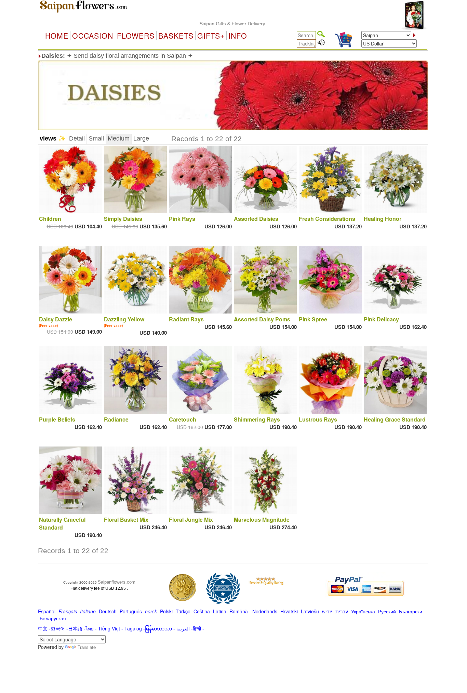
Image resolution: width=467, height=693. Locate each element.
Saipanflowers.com (116, 582)
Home (56, 35)
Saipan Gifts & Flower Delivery (215, 23)
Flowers (136, 35)
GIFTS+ (211, 35)
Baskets (176, 35)
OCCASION (92, 35)
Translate (87, 647)
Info (237, 35)
